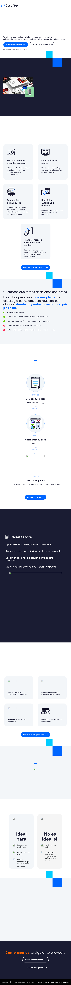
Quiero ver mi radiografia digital (34, 267)
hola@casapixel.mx (36, 967)
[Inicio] (9, 5)
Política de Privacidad (62, 982)
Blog (52, 982)
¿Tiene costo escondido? (26, 928)
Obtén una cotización (34, 960)
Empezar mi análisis (34, 497)
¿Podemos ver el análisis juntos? (29, 936)
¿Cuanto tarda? (22, 913)
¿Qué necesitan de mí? (25, 921)
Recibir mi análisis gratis (14, 44)
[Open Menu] (66, 5)
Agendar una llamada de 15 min (42, 44)
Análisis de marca (43, 982)
